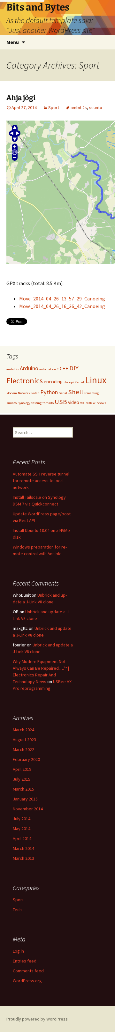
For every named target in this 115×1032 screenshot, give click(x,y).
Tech (17, 909)
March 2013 (23, 858)
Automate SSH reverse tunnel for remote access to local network (41, 480)
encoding (53, 382)
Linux (95, 380)
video (73, 402)
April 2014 (22, 838)
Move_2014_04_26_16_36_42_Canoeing (62, 306)
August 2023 (24, 739)
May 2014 (21, 828)
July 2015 (21, 779)
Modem (11, 393)
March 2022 (23, 749)
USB (61, 402)
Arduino (29, 368)
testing (36, 403)
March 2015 (23, 789)
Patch (35, 393)
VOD (89, 403)
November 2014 (28, 809)
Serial (63, 393)
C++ (64, 368)
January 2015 (25, 799)
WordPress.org (27, 981)
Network (24, 393)
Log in (18, 951)
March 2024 (23, 730)
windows (99, 403)
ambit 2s (79, 107)
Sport (53, 107)
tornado (48, 403)
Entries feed (24, 961)
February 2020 (26, 759)
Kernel (79, 382)
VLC (82, 403)
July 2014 (21, 819)
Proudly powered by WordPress (37, 1019)
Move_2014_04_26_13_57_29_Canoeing (62, 298)
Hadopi (69, 382)
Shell (75, 392)
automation (47, 369)
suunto (95, 107)
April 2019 (22, 769)
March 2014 (23, 848)
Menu (12, 42)
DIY (74, 368)
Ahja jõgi (20, 97)
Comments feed (28, 971)
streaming (91, 393)
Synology (24, 403)
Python (49, 392)
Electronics (24, 381)
